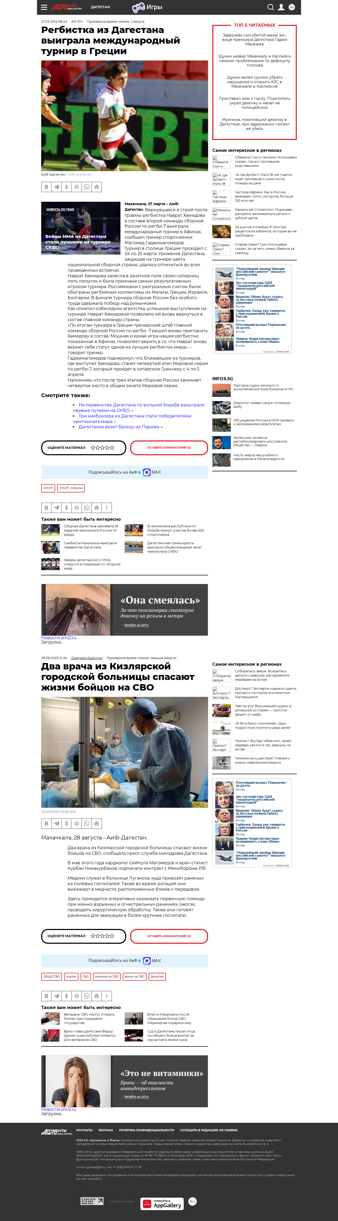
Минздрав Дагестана (58, 811)
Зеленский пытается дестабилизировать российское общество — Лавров (260, 441)
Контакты (84, 1130)
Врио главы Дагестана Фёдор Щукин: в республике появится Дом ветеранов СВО (89, 1035)
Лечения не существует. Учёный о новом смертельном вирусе (262, 760)
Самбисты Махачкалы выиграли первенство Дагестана (90, 545)
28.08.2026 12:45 (54, 658)
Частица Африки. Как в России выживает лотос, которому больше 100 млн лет (264, 196)
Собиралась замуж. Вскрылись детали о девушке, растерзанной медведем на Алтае (262, 675)
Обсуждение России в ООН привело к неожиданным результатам (263, 422)
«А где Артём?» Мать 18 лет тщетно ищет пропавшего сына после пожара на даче (263, 179)
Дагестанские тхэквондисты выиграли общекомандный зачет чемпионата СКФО (174, 547)
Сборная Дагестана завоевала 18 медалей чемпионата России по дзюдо (91, 530)
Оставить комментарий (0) (169, 447)
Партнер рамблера (121, 1201)
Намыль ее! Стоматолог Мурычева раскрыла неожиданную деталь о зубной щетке (263, 214)
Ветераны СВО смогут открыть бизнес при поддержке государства (89, 1018)
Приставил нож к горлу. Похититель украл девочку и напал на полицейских (254, 103)
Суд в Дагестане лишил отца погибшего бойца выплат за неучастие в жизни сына (171, 1035)
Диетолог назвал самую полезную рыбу (261, 404)
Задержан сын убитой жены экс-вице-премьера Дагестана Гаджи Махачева (254, 39)
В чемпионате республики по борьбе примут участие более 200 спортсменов (175, 530)
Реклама (105, 1130)
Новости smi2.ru (58, 637)
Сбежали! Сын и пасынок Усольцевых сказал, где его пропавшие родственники (266, 161)
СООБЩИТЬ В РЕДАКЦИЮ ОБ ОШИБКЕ (209, 1130)
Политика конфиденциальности (146, 1130)
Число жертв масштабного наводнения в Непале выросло (259, 457)
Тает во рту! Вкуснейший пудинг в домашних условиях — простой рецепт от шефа (263, 710)
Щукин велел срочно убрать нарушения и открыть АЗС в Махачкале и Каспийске (255, 82)
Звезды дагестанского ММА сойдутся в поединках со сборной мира (92, 564)
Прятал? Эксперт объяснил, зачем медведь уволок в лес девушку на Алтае (263, 745)
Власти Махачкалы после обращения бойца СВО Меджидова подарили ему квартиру (158, 1020)
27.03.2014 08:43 (54, 22)
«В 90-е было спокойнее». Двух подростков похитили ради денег (263, 725)
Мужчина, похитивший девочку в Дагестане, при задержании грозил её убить (254, 124)
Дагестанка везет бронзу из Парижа (119, 426)
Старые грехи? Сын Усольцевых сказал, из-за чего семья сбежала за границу (264, 248)
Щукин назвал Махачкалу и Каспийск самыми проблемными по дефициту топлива (254, 61)
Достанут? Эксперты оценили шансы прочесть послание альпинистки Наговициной (265, 693)
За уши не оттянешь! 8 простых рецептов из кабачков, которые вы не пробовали (266, 231)
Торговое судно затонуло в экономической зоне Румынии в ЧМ (263, 387)
